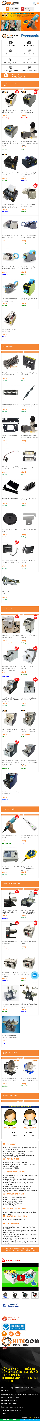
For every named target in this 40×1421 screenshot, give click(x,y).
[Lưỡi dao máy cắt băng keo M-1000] (11, 487)
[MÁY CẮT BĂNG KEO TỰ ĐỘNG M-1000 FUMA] (11, 99)
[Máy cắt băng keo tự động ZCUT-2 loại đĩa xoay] (29, 193)
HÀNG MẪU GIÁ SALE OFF (10, 1095)
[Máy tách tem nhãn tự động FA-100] (29, 930)
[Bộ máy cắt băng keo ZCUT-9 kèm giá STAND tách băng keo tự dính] (29, 130)
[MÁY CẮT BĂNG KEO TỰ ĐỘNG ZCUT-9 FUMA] (29, 99)
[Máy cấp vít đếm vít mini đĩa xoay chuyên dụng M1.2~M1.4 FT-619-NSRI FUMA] (11, 749)
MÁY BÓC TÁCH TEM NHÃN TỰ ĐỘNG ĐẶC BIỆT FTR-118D (10, 912)
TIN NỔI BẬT (11, 1144)
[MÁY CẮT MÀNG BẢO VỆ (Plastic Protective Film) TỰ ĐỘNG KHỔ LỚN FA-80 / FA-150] (11, 193)
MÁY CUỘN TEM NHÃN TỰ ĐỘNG (10, 1053)
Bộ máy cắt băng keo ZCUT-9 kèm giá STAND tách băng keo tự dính (29, 143)
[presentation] (3, 21)
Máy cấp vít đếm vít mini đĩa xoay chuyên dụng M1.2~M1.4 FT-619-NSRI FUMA (10, 762)
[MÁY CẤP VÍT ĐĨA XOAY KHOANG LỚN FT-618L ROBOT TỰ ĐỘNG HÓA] (11, 656)
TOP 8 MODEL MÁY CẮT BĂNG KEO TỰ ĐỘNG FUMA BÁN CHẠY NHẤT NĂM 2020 (18, 1152)
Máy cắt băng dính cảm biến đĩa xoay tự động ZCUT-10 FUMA (28, 237)
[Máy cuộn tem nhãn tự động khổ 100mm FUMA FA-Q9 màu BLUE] (29, 1068)
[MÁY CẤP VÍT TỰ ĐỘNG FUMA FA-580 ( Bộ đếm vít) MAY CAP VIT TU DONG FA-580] (29, 718)
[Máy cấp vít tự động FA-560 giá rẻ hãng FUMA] (11, 718)
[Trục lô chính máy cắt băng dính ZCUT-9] (29, 487)
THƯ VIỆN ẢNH (25, 1250)
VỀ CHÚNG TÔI (13, 1159)
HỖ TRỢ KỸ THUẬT (28, 1248)
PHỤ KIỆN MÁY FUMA (8, 346)
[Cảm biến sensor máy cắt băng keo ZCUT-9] (11, 456)
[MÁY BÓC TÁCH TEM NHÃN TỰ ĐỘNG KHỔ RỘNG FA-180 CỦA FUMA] (11, 962)
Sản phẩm (28, 9)
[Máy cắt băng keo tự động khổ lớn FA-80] (11, 162)
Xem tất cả (20, 89)
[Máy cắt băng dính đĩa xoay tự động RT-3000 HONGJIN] (11, 256)
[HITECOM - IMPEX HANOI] (10, 3)
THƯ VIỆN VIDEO (13, 1223)
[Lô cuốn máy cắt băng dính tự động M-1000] (29, 456)
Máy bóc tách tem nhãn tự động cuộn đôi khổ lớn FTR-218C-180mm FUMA (9, 1037)
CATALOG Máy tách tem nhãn (14, 1203)
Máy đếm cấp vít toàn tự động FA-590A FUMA (10, 793)
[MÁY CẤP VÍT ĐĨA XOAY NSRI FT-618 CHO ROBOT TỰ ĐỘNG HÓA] (11, 687)
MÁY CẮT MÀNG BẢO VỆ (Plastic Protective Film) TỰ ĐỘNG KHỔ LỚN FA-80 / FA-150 (10, 206)
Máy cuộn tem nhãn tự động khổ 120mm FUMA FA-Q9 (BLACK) (9, 1080)
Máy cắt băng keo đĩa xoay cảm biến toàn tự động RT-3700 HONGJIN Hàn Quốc (10, 300)
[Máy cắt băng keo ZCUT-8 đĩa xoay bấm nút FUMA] (11, 224)
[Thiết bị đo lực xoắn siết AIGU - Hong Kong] (11, 856)
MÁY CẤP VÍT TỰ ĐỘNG (9, 609)
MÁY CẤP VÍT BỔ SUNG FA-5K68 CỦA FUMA (29, 636)
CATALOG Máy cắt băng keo (13, 1205)
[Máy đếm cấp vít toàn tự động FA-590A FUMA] (11, 781)
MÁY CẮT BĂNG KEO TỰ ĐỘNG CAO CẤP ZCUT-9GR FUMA (10, 143)
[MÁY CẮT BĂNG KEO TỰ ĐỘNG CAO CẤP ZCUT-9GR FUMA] (11, 130)
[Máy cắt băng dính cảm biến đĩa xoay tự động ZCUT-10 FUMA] (29, 224)
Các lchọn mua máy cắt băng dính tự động (17, 1188)
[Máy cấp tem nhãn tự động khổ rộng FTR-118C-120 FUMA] (11, 993)
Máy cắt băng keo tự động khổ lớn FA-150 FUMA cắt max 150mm (29, 174)
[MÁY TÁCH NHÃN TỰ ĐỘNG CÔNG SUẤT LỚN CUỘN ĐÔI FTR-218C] (29, 993)
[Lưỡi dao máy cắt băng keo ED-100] (29, 518)
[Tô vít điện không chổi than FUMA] (11, 824)
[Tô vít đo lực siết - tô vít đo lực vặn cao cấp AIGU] (29, 824)
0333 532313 (18, 76)
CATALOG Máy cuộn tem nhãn (14, 1199)
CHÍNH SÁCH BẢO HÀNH (16, 1208)
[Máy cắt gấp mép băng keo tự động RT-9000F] (29, 287)
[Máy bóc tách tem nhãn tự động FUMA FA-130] (29, 962)
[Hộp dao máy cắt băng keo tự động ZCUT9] (29, 362)
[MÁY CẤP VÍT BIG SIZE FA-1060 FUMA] (29, 656)
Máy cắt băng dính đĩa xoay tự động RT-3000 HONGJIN (10, 267)
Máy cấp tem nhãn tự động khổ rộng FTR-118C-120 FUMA (10, 1005)
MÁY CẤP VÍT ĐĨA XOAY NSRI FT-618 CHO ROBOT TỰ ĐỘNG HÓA (10, 700)
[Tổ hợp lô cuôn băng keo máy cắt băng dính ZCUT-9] (11, 362)
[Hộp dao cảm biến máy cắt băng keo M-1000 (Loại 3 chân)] (11, 549)
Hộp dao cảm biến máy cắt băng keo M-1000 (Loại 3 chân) (10, 561)
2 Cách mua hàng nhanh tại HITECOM (16, 1220)
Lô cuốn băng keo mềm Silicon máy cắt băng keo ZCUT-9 (29, 405)
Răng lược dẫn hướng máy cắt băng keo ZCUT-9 (10, 405)
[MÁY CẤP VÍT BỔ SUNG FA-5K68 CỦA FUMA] (29, 624)
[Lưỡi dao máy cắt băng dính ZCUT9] (11, 424)
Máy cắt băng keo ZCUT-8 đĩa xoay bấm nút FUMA (10, 236)
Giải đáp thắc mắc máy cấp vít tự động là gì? (18, 1186)
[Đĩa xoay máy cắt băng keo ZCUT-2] (11, 518)
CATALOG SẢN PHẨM (15, 1194)
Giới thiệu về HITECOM (12, 1168)
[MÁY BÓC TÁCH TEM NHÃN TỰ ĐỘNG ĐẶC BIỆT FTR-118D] (11, 899)
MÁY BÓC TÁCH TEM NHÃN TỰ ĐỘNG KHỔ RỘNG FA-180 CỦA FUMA (10, 974)
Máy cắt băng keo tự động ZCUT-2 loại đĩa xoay (28, 205)
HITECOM (32, 1417)
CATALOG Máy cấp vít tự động (14, 1201)
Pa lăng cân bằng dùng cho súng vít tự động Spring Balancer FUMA (28, 868)
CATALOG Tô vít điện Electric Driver (15, 1197)
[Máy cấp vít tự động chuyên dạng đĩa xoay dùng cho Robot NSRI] (29, 749)
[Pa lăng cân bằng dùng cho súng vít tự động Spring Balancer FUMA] (29, 856)
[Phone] (11, 1334)
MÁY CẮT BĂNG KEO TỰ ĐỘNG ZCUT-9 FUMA (28, 111)
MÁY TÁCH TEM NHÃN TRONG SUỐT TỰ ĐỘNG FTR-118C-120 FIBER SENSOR (29, 912)
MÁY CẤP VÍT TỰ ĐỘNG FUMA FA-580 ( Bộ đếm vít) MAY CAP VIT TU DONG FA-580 (29, 732)
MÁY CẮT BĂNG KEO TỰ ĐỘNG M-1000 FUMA (9, 111)
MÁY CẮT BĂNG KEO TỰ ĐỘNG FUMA (11, 84)
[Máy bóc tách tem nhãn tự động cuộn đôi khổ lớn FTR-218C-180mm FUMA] (11, 1024)
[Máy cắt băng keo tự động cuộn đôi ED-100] (11, 318)
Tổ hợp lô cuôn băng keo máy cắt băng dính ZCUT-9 (10, 374)
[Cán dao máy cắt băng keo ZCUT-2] (11, 581)
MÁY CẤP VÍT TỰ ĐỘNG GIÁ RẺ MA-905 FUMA (29, 699)
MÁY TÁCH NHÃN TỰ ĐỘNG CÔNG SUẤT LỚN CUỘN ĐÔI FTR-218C (29, 1006)
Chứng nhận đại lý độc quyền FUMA (16, 1162)
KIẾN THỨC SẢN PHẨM (16, 1172)
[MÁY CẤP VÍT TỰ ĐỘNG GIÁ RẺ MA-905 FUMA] (29, 687)
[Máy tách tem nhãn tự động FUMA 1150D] (11, 930)
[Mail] (18, 1334)
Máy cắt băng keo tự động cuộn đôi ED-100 (9, 330)
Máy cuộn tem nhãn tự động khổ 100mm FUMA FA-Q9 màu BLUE (29, 1080)
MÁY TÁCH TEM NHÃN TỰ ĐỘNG (11, 884)
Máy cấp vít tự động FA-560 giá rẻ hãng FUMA (9, 730)
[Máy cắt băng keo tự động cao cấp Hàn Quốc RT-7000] (29, 256)
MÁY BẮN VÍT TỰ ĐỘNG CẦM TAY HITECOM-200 (10, 636)
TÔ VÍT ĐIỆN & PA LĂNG (9, 809)
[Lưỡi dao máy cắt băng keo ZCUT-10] (29, 549)
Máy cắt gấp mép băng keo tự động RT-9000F (29, 299)
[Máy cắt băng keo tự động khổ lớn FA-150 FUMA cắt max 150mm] (29, 162)
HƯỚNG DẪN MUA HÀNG (17, 1216)
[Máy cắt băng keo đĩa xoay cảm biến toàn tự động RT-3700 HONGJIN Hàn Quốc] (11, 287)
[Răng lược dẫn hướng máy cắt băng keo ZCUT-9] (11, 393)
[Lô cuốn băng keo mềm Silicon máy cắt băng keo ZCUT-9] (29, 393)
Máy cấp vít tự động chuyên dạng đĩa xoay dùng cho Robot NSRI (29, 762)
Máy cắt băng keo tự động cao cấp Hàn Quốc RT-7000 (29, 267)
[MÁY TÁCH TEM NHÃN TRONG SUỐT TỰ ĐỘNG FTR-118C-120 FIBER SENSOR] (29, 899)
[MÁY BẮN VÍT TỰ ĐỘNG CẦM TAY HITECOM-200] (11, 624)
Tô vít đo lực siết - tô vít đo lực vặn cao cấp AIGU (29, 836)
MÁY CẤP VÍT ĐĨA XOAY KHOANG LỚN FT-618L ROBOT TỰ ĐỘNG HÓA (9, 668)
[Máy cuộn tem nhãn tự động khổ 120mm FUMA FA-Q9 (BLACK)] (11, 1068)
